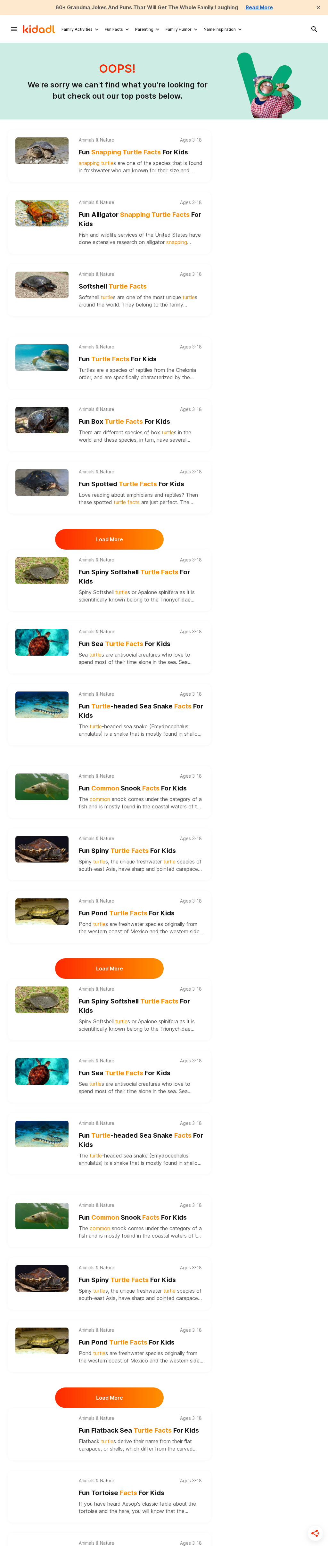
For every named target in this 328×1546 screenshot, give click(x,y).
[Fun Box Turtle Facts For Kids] (42, 419)
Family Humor (179, 29)
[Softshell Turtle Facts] (42, 284)
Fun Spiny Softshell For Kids (134, 576)
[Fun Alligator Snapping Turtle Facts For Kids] (42, 212)
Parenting (144, 29)
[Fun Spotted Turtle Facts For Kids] (42, 482)
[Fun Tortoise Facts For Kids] (42, 1491)
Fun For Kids (133, 152)
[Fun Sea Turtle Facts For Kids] (42, 642)
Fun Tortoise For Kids (121, 1493)
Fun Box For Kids (124, 421)
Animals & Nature (96, 140)
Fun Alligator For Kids (140, 219)
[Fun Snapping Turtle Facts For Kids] (42, 150)
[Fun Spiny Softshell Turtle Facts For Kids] (42, 570)
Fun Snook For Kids (133, 788)
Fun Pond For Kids (127, 913)
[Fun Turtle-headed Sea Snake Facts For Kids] (42, 704)
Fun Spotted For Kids (131, 484)
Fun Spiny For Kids (127, 851)
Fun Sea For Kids (124, 644)
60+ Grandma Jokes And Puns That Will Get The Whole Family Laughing (146, 7)
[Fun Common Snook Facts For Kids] (42, 786)
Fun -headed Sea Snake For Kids (141, 710)
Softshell (113, 286)
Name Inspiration (220, 29)
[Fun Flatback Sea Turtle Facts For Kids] (42, 1428)
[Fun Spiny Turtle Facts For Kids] (42, 849)
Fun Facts (114, 29)
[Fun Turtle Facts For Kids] (42, 357)
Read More (259, 7)
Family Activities (77, 29)
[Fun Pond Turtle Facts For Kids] (42, 911)
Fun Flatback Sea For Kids (139, 1430)
